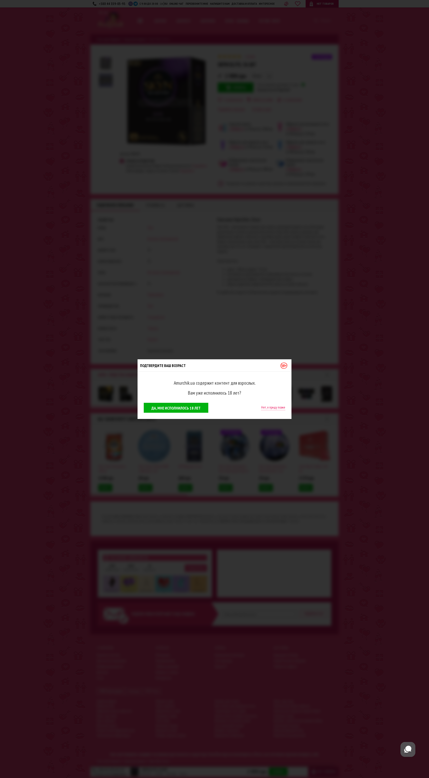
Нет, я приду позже (273, 407)
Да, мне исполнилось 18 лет (176, 408)
